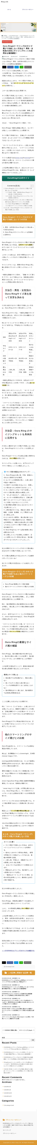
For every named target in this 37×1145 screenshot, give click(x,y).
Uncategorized (10, 966)
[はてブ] (16, 67)
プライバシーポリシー (27, 9)
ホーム (9, 9)
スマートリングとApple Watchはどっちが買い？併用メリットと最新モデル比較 (25, 1031)
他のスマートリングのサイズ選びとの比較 (20, 205)
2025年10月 (8, 1093)
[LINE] (21, 67)
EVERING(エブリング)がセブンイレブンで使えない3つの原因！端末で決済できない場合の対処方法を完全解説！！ (18, 1125)
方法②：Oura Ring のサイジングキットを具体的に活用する (20, 197)
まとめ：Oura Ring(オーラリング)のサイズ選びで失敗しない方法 (18, 208)
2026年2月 (7, 1086)
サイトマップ (7, 1130)
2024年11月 (8, 1096)
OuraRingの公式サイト (18, 178)
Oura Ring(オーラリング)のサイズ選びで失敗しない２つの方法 (18, 189)
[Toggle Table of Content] (31, 185)
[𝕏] (4, 67)
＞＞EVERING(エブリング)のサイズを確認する (18, 950)
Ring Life (4, 2)
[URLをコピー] (28, 67)
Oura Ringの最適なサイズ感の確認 (18, 203)
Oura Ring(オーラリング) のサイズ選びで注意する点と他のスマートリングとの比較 (19, 201)
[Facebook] (10, 67)
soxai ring (19, 157)
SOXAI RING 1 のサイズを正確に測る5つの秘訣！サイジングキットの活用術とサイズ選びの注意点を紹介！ (18, 1010)
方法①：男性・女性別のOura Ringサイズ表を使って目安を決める (20, 193)
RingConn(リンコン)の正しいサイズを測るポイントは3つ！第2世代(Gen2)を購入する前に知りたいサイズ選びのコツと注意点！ (18, 1002)
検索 (3, 1037)
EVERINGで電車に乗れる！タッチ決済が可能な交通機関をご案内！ (11, 1031)
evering (27, 157)
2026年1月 (7, 1090)
